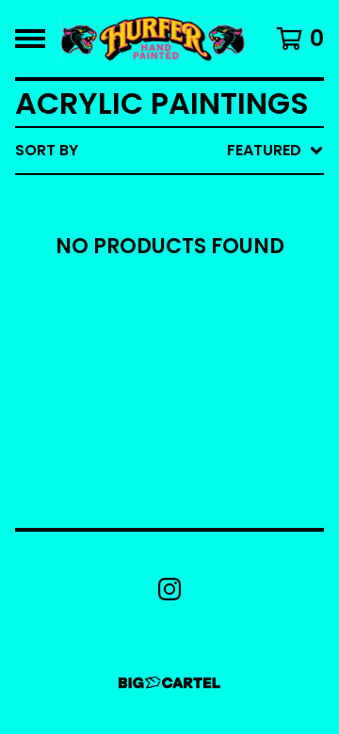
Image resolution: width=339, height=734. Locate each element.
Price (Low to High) (192, 410)
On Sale (141, 229)
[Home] (152, 38)
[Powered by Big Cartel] (169, 682)
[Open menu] (30, 38)
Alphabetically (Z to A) (208, 319)
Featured (148, 199)
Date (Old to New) (187, 380)
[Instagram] (169, 589)
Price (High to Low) (192, 440)
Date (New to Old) (187, 349)
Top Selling (157, 259)
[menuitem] (169, 150)
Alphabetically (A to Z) (208, 289)
